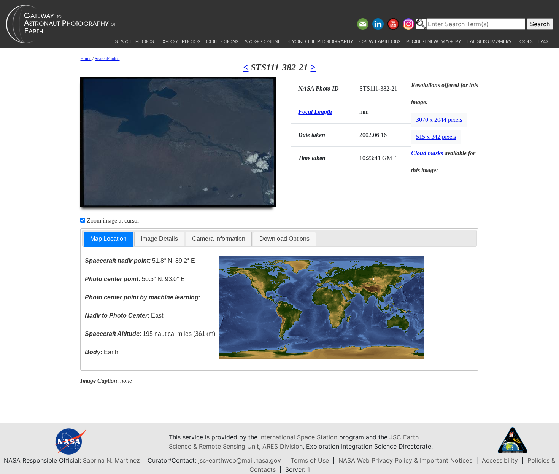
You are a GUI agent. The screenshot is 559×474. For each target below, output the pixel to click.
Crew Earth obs (379, 41)
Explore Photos (180, 41)
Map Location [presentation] (108, 238)
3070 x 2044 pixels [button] (439, 119)
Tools (525, 41)
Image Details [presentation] (159, 238)
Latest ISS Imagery (489, 41)
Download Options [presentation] (284, 238)
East (124, 315)
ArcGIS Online (262, 41)
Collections (222, 41)
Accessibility (500, 460)
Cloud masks (427, 153)
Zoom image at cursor (112, 220)
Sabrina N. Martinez (111, 460)
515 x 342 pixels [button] (436, 137)
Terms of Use (310, 460)
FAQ (543, 41)
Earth (101, 352)
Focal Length (315, 111)
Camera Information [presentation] (218, 238)
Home (85, 58)
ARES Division (282, 446)
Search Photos (134, 41)
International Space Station (298, 437)
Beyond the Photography (320, 41)
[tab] (108, 239)
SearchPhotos (107, 58)
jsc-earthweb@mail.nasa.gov (239, 460)
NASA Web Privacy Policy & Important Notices (405, 460)
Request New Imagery (433, 41)
